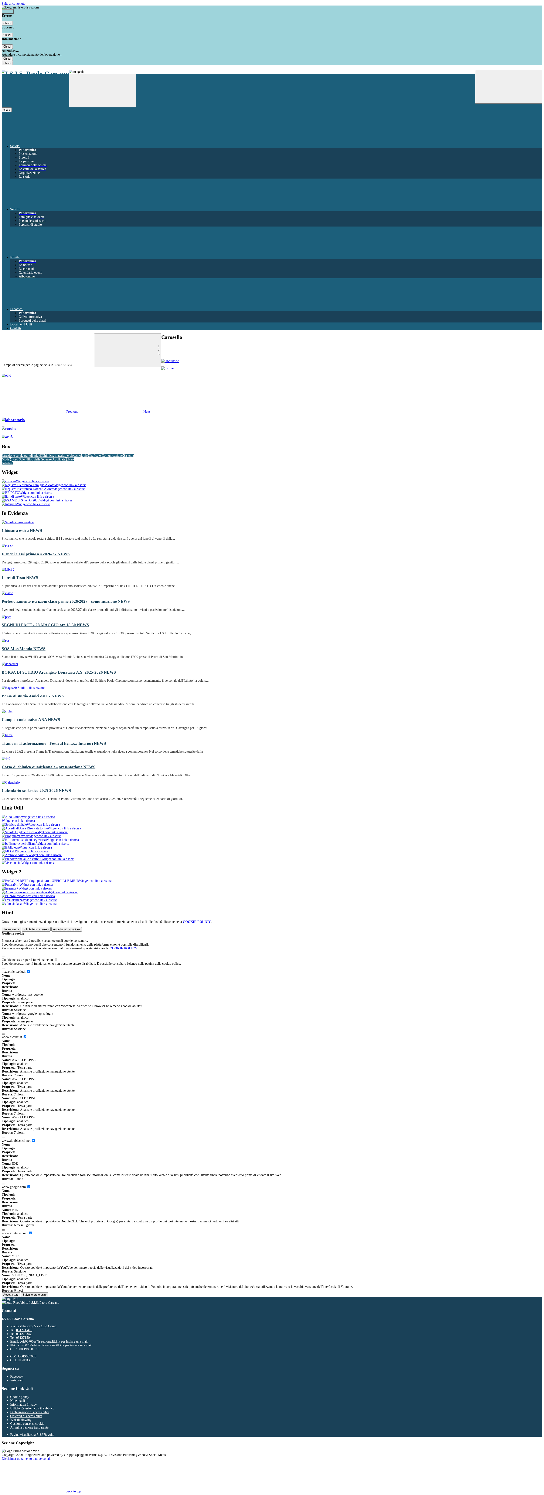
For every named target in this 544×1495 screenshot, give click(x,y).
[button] (40, 411)
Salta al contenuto (14, 3)
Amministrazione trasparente (29, 1427)
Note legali (17, 1400)
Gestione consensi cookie (27, 1423)
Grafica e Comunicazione (105, 455)
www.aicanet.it (12, 1037)
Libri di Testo (20, 577)
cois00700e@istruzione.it (54, 1341)
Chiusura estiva (22, 530)
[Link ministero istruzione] (20, 7)
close (6, 109)
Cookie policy (19, 1397)
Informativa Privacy (23, 1404)
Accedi (7, 11)
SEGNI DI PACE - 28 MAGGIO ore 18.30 (45, 625)
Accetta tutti (66, 929)
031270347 (23, 1334)
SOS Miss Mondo (23, 648)
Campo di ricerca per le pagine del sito (27, 365)
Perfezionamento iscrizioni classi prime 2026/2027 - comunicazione (66, 601)
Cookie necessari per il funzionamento (28, 959)
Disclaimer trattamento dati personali (26, 1458)
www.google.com (14, 1187)
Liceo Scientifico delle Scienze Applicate (38, 459)
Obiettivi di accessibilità (26, 1416)
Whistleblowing (20, 1420)
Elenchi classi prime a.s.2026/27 (36, 554)
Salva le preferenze (35, 1294)
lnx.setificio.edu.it (14, 971)
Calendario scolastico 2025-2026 (36, 790)
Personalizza (11, 929)
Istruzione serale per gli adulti (22, 455)
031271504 (23, 1337)
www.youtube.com (15, 1233)
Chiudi (7, 23)
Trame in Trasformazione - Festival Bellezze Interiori (54, 743)
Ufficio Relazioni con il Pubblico (32, 1408)
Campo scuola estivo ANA (31, 719)
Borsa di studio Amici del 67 (33, 696)
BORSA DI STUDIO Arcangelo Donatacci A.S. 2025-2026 (59, 672)
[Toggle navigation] (102, 90)
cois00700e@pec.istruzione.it (55, 1345)
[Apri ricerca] (508, 87)
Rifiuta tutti (36, 929)
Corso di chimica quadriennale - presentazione (48, 767)
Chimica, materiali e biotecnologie (65, 455)
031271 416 (24, 1330)
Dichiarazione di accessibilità (29, 1412)
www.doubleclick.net (16, 1140)
